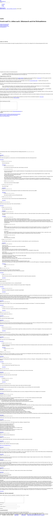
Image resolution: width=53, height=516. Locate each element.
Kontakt (3, 4)
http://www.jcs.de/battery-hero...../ (5, 445)
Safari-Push (29, 514)
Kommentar (2, 502)
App (3, 5)
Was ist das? (42, 96)
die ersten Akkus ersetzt (33, 80)
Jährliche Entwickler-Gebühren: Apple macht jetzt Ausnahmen (10, 114)
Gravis (7, 88)
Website (1, 508)
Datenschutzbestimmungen (17, 111)
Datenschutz (23, 514)
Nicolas (3, 288)
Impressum (16, 514)
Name (1, 504)
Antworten (2, 155)
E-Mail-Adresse (3, 506)
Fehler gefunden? (16, 97)
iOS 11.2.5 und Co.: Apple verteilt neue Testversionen (9, 115)
